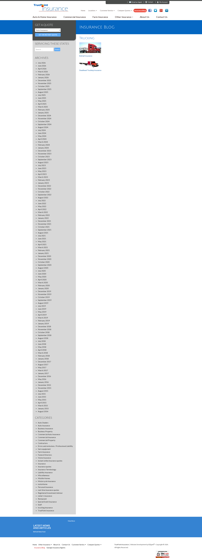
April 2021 (42, 244)
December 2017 (44, 361)
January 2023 (43, 183)
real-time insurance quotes (48, 490)
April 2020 (42, 279)
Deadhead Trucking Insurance (90, 70)
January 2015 (43, 408)
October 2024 (43, 121)
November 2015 (44, 388)
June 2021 (42, 238)
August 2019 (43, 303)
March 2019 (43, 317)
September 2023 (44, 159)
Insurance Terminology (47, 469)
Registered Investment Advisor (50, 493)
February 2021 (44, 250)
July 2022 (42, 200)
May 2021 (42, 241)
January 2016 (43, 382)
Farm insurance (44, 452)
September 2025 (44, 89)
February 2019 (44, 320)
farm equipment (44, 449)
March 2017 (43, 370)
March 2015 (43, 405)
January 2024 (43, 148)
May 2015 (42, 400)
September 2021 (44, 230)
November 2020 (44, 259)
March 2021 (43, 247)
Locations (92, 10)
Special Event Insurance (47, 502)
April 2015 (42, 402)
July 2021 (42, 235)
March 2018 (43, 353)
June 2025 (42, 98)
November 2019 (44, 294)
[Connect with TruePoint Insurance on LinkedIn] (166, 10)
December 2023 (44, 151)
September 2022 (44, 194)
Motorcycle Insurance (47, 481)
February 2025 (44, 110)
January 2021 (43, 253)
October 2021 (43, 227)
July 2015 (42, 394)
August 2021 (43, 233)
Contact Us (161, 17)
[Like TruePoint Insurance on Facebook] (149, 10)
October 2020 (43, 262)
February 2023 (44, 180)
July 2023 (42, 165)
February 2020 (44, 285)
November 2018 (44, 329)
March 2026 (43, 71)
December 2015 (44, 385)
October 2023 (43, 156)
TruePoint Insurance (46, 510)
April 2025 (42, 104)
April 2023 (42, 174)
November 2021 (44, 224)
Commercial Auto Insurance (49, 434)
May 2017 (42, 367)
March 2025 (43, 107)
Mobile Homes (44, 478)
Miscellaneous (43, 475)
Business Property (45, 431)
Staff (40, 505)
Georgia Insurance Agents (56, 548)
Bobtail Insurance (85, 56)
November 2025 (44, 83)
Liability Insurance (45, 472)
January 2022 (43, 218)
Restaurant (42, 499)
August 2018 (43, 338)
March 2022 (43, 212)
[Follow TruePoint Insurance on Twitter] (155, 10)
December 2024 (44, 115)
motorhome (42, 484)
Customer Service (106, 10)
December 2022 (44, 186)
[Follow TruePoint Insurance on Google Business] (161, 10)
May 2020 (42, 276)
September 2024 (44, 124)
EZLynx (151, 544)
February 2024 (44, 145)
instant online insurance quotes (50, 461)
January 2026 (43, 77)
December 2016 (44, 376)
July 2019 (42, 306)
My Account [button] (163, 2)
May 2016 (42, 379)
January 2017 (43, 373)
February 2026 (44, 74)
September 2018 (44, 335)
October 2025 (43, 86)
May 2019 (42, 312)
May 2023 (42, 171)
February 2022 (44, 215)
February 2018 (44, 356)
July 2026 (42, 63)
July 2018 (42, 341)
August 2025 (43, 92)
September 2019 (44, 300)
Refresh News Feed (39, 532)
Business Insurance (45, 428)
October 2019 (43, 297)
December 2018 (44, 326)
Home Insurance (44, 458)
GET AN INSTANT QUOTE (48, 35)
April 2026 (42, 68)
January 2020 (43, 288)
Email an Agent (137, 2)
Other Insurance (123, 17)
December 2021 (44, 221)
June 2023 (42, 168)
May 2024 (42, 136)
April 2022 (42, 209)
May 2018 (42, 347)
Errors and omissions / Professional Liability (55, 446)
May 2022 (42, 206)
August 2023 (43, 162)
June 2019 (42, 309)
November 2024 (44, 118)
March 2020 (43, 282)
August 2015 (43, 391)
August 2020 (43, 268)
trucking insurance (45, 507)
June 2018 (42, 344)
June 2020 (42, 274)
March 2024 (43, 142)
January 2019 (43, 323)
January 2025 (43, 112)
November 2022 (44, 189)
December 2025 (44, 80)
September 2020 (44, 265)
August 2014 (43, 411)
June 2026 (42, 66)
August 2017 (43, 364)
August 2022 (43, 197)
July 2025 (42, 95)
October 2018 (43, 332)
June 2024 (42, 133)
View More (71, 521)
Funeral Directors (45, 455)
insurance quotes (44, 466)
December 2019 (44, 291)
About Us (144, 17)
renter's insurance (45, 496)
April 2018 (42, 350)
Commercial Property (46, 440)
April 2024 (42, 139)
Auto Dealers (43, 422)
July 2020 (42, 271)
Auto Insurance (44, 425)
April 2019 (42, 315)
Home (83, 10)
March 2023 (43, 177)
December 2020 (44, 256)
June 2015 (42, 397)
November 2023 (44, 153)
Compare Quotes (124, 10)
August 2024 (43, 127)
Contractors (43, 443)
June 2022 (42, 203)
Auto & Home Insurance (45, 17)
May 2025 (42, 101)
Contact (150, 2)
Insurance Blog (140, 10)
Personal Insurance (45, 487)
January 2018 (43, 359)
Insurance (42, 464)
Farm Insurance (100, 17)
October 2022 (43, 192)
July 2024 (42, 130)
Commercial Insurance (74, 17)
